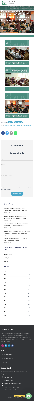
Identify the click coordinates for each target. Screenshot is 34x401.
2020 (5, 293)
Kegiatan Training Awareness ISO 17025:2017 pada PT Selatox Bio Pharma (16, 239)
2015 (5, 311)
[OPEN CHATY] (29, 396)
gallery (21, 28)
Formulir (6, 261)
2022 (5, 285)
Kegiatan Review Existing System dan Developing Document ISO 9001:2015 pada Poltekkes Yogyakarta (17, 232)
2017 (5, 304)
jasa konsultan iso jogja (7, 128)
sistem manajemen (18, 128)
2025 (5, 274)
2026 (5, 271)
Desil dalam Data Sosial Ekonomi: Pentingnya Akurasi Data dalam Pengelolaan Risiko (16, 224)
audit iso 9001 (8, 125)
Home (2, 28)
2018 (5, 300)
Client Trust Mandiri (17, 125)
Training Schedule (8, 254)
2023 (5, 282)
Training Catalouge (9, 258)
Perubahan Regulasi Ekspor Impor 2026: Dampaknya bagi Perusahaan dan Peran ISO (15, 209)
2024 (5, 278)
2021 (5, 289)
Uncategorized (18, 122)
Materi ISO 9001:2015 (11, 28)
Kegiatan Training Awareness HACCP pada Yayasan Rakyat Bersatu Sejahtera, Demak (15, 217)
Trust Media (9, 397)
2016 (5, 308)
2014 (5, 315)
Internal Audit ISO (27, 125)
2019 (5, 297)
